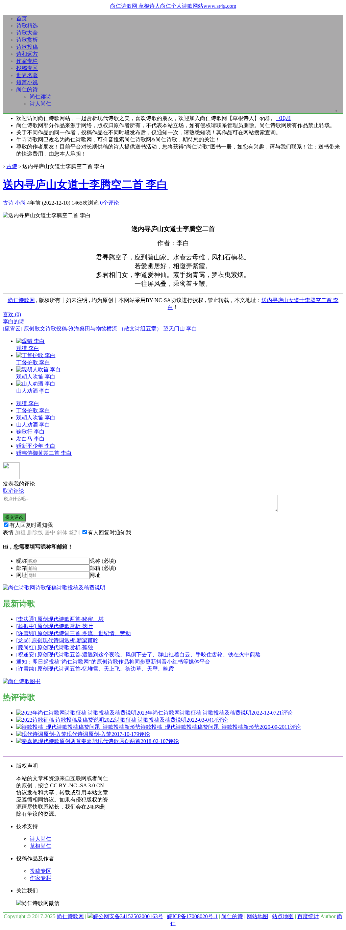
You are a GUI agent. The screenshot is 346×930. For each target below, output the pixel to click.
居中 (50, 532)
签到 (74, 532)
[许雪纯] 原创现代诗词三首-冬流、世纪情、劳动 (73, 633)
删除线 (35, 532)
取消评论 (13, 491)
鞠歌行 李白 (30, 432)
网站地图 (257, 916)
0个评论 (109, 203)
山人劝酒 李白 (33, 424)
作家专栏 (27, 61)
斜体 (62, 532)
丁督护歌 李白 (33, 410)
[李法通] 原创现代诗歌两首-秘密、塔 (60, 619)
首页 (21, 18)
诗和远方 (27, 54)
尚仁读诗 (40, 96)
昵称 (21, 561)
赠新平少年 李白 (35, 446)
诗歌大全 (27, 33)
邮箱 (21, 568)
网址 (21, 575)
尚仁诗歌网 (21, 300)
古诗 (11, 166)
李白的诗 (13, 321)
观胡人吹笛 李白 (35, 417)
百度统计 (308, 916)
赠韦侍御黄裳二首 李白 (44, 453)
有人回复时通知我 (31, 525)
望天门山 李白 (180, 328)
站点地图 (283, 916)
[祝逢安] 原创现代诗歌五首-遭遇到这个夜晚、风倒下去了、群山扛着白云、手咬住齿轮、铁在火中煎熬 (138, 654)
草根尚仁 (40, 846)
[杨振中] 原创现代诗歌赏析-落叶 (54, 626)
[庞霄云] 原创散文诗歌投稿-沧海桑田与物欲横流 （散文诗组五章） (82, 328)
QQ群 (283, 118)
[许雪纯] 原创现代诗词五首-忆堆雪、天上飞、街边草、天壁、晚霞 (95, 669)
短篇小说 (27, 82)
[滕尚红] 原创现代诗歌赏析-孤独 (54, 647)
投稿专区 (27, 68)
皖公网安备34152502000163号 (128, 916)
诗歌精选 (27, 25)
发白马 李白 (30, 439)
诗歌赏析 (27, 40)
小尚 (20, 203)
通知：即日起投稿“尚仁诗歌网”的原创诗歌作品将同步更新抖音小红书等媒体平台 (113, 662)
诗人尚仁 (40, 104)
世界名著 (27, 75)
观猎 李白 (27, 403)
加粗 (20, 532)
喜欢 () (12, 314)
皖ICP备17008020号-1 (192, 916)
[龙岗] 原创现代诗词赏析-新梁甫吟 (57, 640)
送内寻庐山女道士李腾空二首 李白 (85, 184)
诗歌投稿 (27, 47)
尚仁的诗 (27, 89)
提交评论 (14, 517)
